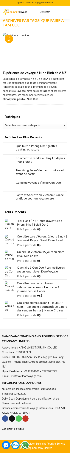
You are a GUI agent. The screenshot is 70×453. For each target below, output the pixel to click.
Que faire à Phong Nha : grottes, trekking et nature (37, 148)
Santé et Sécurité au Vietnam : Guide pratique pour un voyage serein (40, 197)
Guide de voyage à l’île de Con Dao (38, 182)
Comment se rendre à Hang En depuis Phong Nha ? (40, 160)
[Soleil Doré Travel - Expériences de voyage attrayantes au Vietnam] (15, 12)
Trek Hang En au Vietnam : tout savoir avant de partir (40, 172)
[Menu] (64, 12)
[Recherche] (57, 12)
